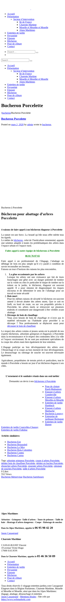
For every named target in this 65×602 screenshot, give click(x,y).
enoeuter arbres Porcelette (40, 466)
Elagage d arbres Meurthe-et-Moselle (54, 398)
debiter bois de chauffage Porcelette (18, 463)
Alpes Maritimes (27, 30)
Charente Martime (28, 24)
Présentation (13, 16)
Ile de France (25, 22)
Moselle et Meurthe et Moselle (33, 27)
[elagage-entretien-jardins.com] (30, 8)
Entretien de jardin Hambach (54, 404)
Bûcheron (12, 41)
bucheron (6, 113)
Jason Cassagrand (9, 533)
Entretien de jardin (16, 33)
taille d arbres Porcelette (34, 468)
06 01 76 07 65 (32, 256)
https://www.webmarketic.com (15, 599)
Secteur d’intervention (23, 19)
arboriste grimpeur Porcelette (20, 460)
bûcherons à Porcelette (45, 381)
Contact (11, 46)
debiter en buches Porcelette (49, 463)
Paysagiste (12, 35)
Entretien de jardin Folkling (14, 430)
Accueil (11, 14)
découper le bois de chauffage (21, 326)
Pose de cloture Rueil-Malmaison (53, 387)
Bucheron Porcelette (13, 118)
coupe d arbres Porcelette (47, 460)
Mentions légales (28, 596)
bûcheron (18, 240)
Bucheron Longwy (54, 413)
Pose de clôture (14, 43)
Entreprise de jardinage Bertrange (54, 417)
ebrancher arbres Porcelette (14, 466)
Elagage (11, 38)
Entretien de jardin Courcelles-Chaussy (19, 427)
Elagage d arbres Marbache (53, 409)
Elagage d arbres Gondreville (53, 393)
